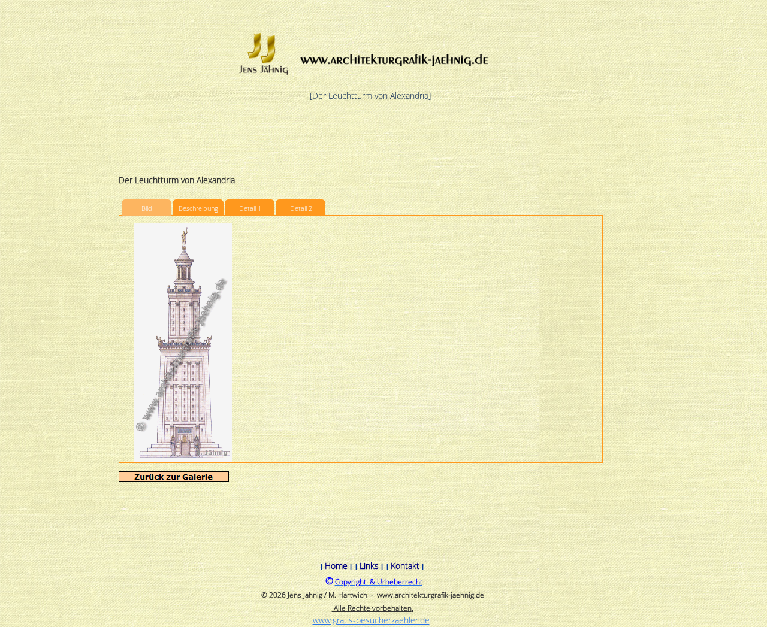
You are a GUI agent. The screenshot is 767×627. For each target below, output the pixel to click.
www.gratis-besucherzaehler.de (371, 620)
